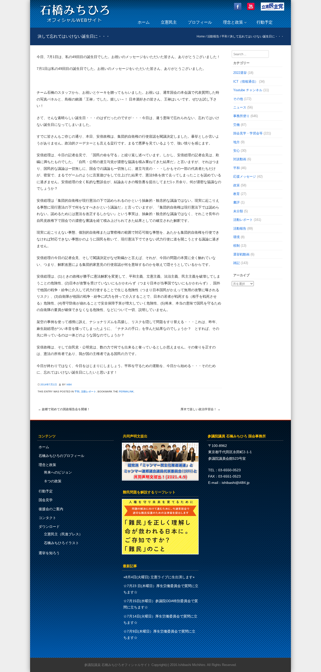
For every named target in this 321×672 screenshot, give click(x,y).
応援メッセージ (244, 176)
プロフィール (200, 22)
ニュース (239, 107)
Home (201, 36)
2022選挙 (240, 73)
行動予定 (265, 22)
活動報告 (213, 36)
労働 (236, 125)
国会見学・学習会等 (248, 133)
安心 (236, 150)
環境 (236, 237)
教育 (236, 194)
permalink (126, 391)
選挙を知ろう (49, 553)
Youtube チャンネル (247, 90)
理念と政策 (233, 22)
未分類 (238, 211)
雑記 (236, 263)
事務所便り (241, 116)
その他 (238, 99)
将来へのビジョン (58, 472)
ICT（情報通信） (245, 81)
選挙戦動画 (241, 254)
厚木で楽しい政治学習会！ (200, 409)
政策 (236, 185)
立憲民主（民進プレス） (63, 534)
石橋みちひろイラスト (61, 543)
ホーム (144, 22)
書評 (236, 202)
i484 (69, 384)
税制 (236, 245)
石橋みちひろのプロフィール (61, 456)
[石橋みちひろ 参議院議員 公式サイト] (75, 24)
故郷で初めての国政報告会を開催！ (64, 409)
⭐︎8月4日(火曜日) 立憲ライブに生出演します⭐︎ (159, 577)
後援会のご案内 (51, 509)
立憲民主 (169, 22)
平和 (224, 36)
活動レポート (88, 391)
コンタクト (47, 518)
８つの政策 (52, 481)
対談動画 (239, 159)
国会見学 (46, 500)
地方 (236, 142)
